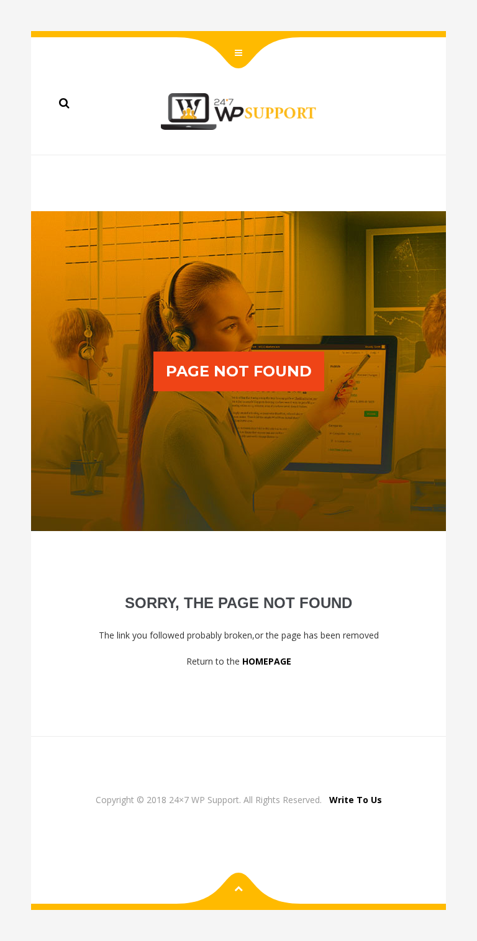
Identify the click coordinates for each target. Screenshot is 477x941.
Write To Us (355, 800)
